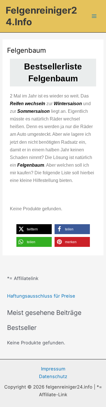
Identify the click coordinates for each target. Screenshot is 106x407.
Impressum (53, 369)
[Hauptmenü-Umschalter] (94, 16)
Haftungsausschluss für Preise (41, 296)
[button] (34, 229)
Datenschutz (53, 376)
